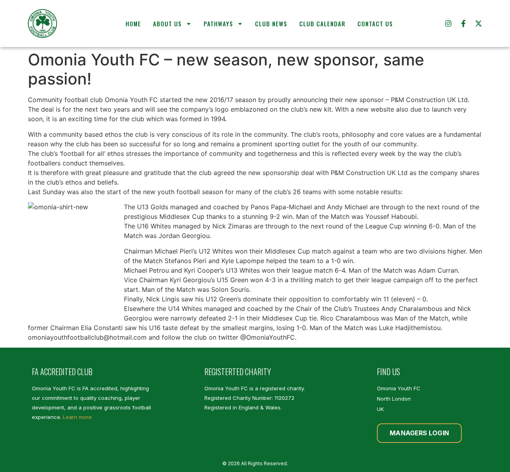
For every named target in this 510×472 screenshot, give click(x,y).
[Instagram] (448, 23)
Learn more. (78, 417)
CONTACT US (375, 24)
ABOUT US (167, 24)
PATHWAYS (218, 24)
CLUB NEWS (271, 24)
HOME (133, 24)
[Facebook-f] (463, 23)
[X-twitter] (478, 23)
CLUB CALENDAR (322, 24)
